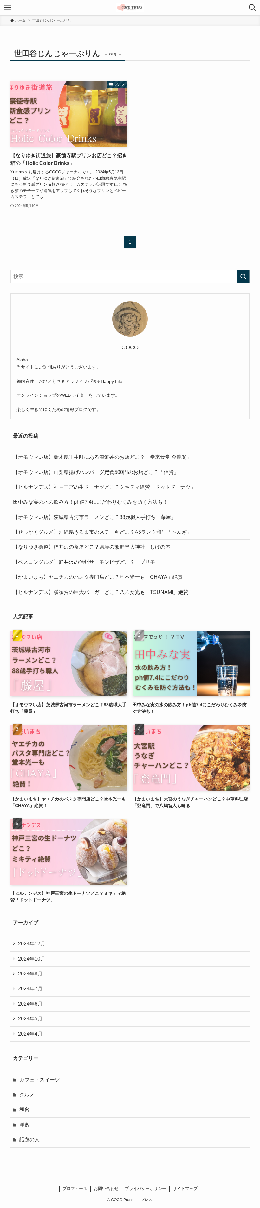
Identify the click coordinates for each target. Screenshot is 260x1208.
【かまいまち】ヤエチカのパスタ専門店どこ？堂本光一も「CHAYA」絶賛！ (100, 577)
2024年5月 (30, 1018)
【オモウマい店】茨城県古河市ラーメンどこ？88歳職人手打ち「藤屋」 (94, 517)
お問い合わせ (106, 1188)
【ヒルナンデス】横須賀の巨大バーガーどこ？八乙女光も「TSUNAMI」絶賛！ (103, 592)
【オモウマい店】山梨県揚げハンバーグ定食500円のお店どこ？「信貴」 (96, 472)
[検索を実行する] (243, 276)
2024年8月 (30, 973)
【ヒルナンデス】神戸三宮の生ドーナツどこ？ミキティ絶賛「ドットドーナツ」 (105, 487)
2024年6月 (30, 1003)
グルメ (27, 1094)
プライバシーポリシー (145, 1188)
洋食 (24, 1124)
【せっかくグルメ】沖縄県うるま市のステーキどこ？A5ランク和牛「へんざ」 (102, 532)
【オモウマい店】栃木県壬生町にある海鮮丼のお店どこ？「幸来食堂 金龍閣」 (102, 457)
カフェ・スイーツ (39, 1079)
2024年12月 (31, 943)
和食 (24, 1109)
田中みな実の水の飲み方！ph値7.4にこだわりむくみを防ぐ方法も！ (90, 502)
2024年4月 (30, 1034)
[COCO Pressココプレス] (129, 7)
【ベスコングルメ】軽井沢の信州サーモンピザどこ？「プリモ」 (86, 562)
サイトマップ (185, 1188)
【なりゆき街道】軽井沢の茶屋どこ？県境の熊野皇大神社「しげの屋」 (94, 547)
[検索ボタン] (252, 7)
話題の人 (29, 1139)
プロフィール (74, 1188)
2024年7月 (30, 988)
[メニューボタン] (7, 7)
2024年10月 (31, 959)
